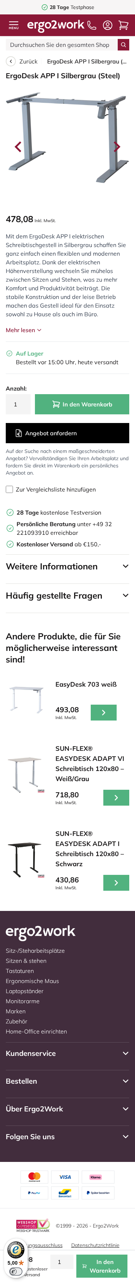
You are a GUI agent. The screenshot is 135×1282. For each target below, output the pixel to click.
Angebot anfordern (51, 433)
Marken (16, 1011)
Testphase (72, 7)
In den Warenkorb (87, 404)
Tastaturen (20, 970)
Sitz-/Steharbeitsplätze (35, 950)
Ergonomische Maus (32, 980)
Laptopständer (25, 991)
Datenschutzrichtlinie (95, 1245)
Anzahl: (16, 388)
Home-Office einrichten (36, 1031)
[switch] (15, 1272)
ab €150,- (59, 544)
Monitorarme (23, 1001)
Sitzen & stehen (26, 960)
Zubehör (16, 1021)
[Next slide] (116, 146)
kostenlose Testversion (59, 512)
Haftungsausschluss (39, 1245)
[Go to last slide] (18, 146)
